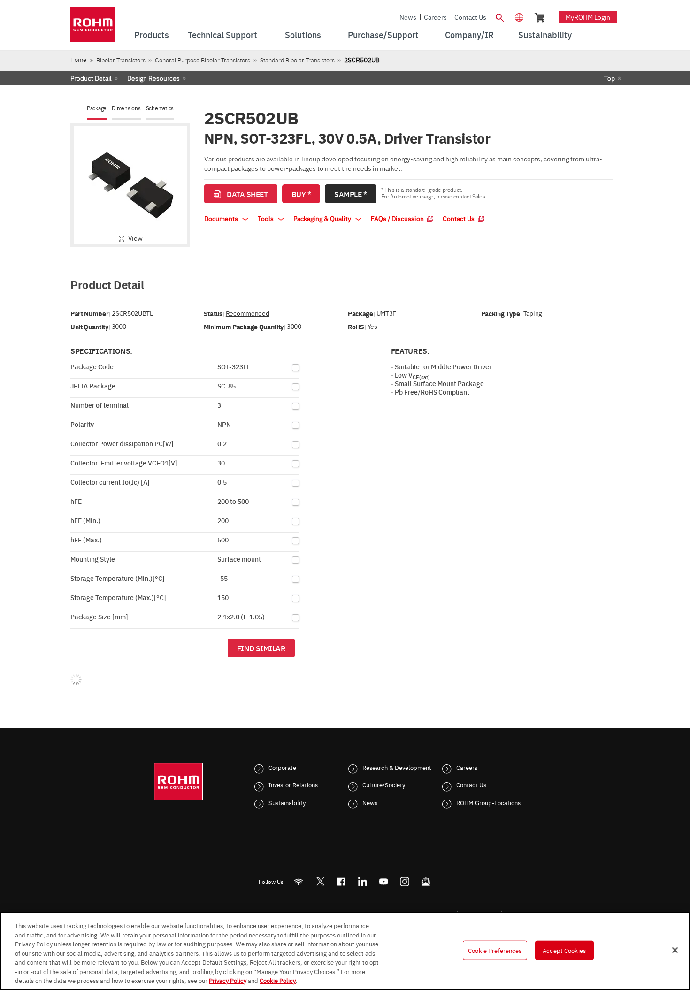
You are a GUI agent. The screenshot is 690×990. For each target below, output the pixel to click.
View (135, 238)
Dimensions (126, 108)
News (407, 17)
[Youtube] (384, 881)
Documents (221, 218)
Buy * (301, 194)
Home (78, 59)
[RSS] (299, 881)
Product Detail (91, 78)
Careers (435, 17)
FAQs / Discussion (398, 218)
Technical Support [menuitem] (222, 34)
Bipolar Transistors (121, 60)
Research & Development (396, 767)
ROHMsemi (320, 881)
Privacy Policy (227, 980)
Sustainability (287, 802)
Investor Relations (293, 784)
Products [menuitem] (151, 34)
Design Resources (153, 78)
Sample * (350, 194)
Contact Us (470, 17)
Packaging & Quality (323, 218)
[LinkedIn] (362, 881)
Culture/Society (383, 784)
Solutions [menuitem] (303, 34)
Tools (266, 218)
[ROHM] (92, 27)
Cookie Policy (278, 980)
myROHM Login (588, 17)
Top (609, 78)
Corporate (282, 767)
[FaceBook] (341, 881)
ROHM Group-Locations (488, 802)
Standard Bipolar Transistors (297, 60)
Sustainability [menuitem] (545, 34)
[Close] (675, 950)
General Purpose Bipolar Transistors (202, 60)
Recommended (247, 313)
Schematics (160, 108)
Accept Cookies (564, 949)
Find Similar (261, 648)
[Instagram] (405, 881)
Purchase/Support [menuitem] (383, 34)
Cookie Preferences (494, 949)
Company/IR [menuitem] (469, 34)
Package (97, 108)
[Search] (499, 16)
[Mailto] (426, 881)
